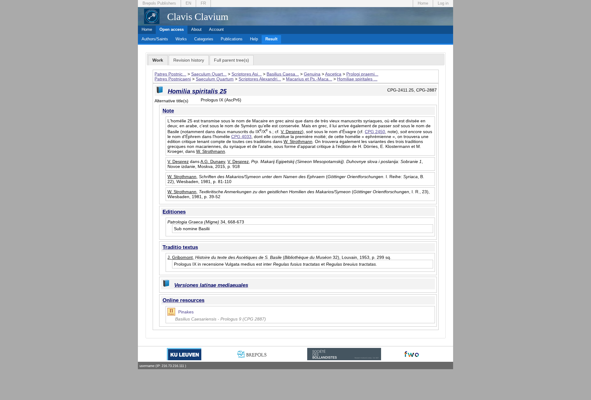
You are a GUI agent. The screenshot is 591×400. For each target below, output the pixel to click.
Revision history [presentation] (188, 60)
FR (203, 3)
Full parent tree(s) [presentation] (231, 60)
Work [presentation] (157, 60)
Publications (232, 39)
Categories (203, 39)
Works (181, 39)
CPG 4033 (241, 136)
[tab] (158, 60)
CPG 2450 (375, 131)
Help (254, 39)
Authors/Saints (155, 39)
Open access (171, 29)
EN (188, 3)
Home (423, 3)
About (196, 29)
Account (216, 29)
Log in (443, 3)
